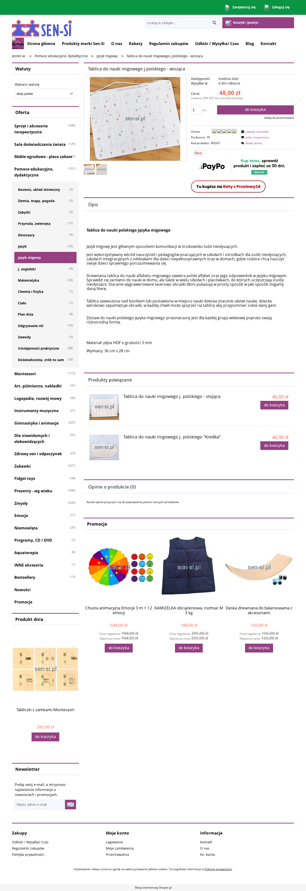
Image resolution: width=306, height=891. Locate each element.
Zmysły (21, 503)
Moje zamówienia (120, 848)
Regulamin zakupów (28, 848)
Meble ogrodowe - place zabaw (43, 156)
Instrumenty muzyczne (36, 410)
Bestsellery (24, 577)
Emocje (21, 515)
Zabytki (24, 212)
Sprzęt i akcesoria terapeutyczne (31, 129)
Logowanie (114, 842)
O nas (204, 848)
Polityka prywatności (28, 854)
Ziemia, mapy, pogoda (36, 201)
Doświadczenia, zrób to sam (41, 360)
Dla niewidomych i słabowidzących (32, 438)
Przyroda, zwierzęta (34, 223)
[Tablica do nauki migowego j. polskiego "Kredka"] (104, 447)
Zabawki (22, 466)
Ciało (22, 303)
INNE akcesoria (28, 565)
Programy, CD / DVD (33, 540)
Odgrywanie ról (30, 325)
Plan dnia (25, 314)
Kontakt (206, 842)
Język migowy (29, 257)
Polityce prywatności (218, 869)
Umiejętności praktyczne (38, 348)
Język (22, 246)
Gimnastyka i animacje (36, 423)
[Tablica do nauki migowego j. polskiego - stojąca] (104, 407)
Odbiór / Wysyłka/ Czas (30, 842)
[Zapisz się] (70, 804)
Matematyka (28, 280)
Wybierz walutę (27, 84)
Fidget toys (24, 478)
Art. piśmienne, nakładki (38, 386)
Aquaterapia (26, 552)
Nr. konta (207, 854)
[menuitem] (41, 44)
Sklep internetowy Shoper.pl (153, 887)
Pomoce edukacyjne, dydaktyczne (34, 172)
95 (208, 137)
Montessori (25, 373)
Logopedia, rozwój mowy (38, 398)
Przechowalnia (117, 854)
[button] (254, 132)
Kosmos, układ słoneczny (39, 189)
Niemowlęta (26, 528)
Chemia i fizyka (30, 291)
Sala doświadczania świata (40, 144)
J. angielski (27, 269)
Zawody (24, 337)
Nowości (22, 589)
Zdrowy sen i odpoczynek (38, 453)
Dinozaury (26, 235)
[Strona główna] (42, 26)
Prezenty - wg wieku (33, 491)
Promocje (23, 602)
